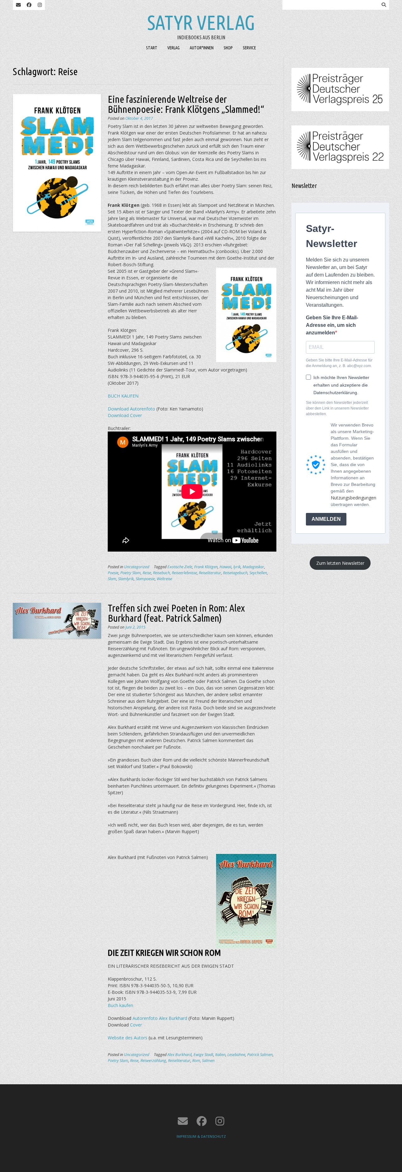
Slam (112, 578)
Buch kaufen (120, 1005)
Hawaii (225, 566)
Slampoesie (145, 578)
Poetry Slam (130, 572)
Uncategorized (136, 566)
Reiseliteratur (210, 572)
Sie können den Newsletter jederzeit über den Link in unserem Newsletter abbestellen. (337, 408)
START (151, 47)
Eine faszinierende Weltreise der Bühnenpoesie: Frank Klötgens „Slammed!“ (186, 104)
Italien (220, 1054)
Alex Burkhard (179, 1054)
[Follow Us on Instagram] (39, 5)
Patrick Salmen (260, 1054)
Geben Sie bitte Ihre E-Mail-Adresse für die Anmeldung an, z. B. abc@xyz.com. (339, 363)
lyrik (237, 566)
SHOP (228, 47)
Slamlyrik (126, 578)
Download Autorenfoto (131, 409)
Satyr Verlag (201, 22)
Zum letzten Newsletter (340, 563)
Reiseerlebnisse (184, 572)
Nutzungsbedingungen (353, 498)
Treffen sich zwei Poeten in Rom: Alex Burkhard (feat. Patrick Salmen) (176, 613)
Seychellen (258, 572)
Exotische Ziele (179, 566)
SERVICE (249, 47)
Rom (196, 1060)
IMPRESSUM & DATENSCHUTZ (201, 1136)
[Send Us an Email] (18, 5)
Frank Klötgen (206, 566)
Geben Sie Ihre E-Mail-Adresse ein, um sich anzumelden (332, 325)
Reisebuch (161, 572)
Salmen (208, 1060)
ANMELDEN (326, 519)
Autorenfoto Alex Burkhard (160, 1018)
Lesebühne (236, 1054)
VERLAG (173, 47)
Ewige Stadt (203, 1054)
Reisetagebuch (235, 572)
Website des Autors (127, 1038)
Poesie (113, 572)
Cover (136, 1025)
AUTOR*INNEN (202, 47)
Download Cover (125, 415)
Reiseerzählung (153, 1060)
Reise (147, 572)
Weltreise (164, 578)
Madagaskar (253, 566)
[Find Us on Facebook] (29, 5)
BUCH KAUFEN (123, 396)
